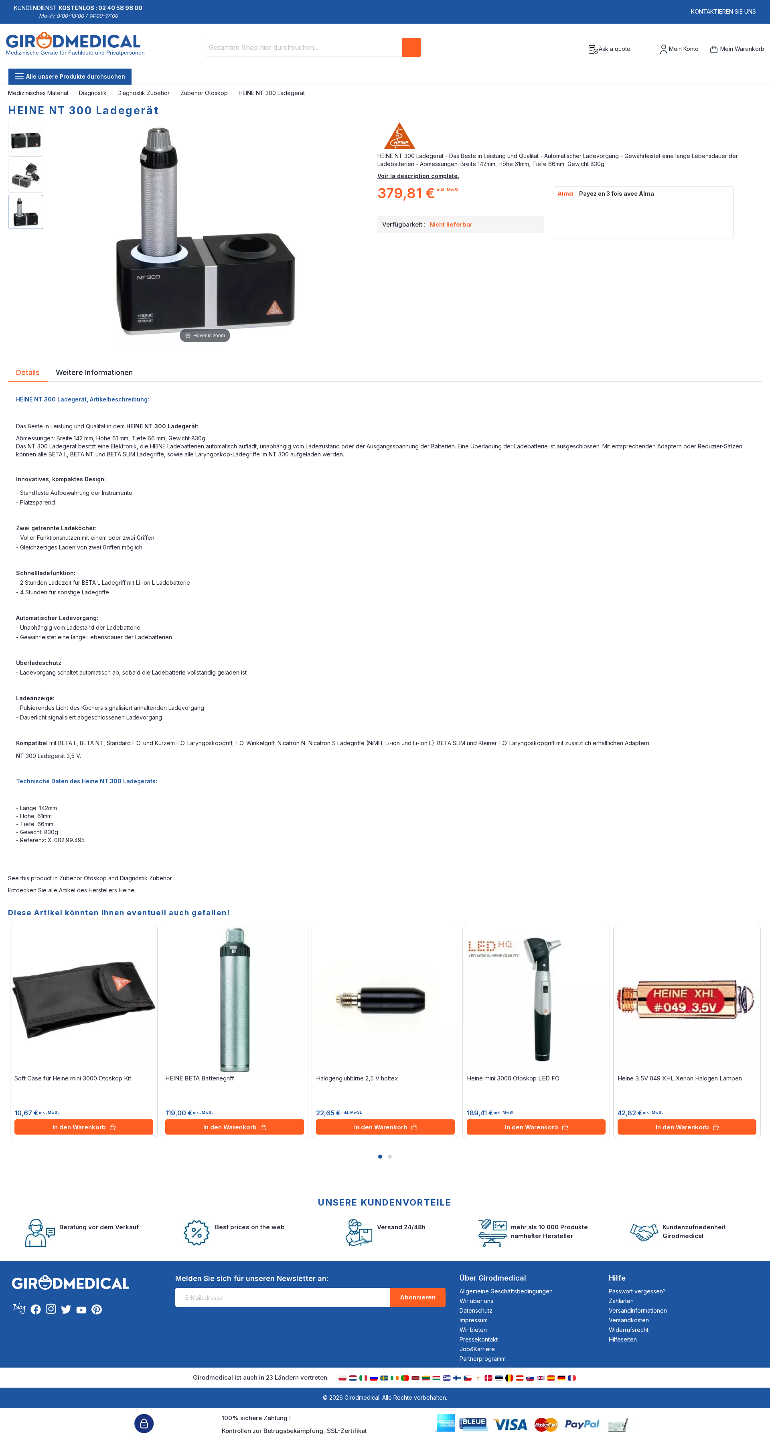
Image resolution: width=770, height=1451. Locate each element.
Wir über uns (476, 1300)
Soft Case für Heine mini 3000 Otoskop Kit (72, 1078)
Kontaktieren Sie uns (723, 11)
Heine (126, 890)
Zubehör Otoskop (204, 92)
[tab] (28, 373)
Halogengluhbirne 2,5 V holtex (357, 1078)
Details (28, 371)
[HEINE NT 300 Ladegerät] (25, 140)
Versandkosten (629, 1320)
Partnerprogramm (483, 1358)
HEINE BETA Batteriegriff (199, 1078)
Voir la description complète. (418, 175)
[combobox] (313, 47)
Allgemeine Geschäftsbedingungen (506, 1291)
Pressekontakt (479, 1339)
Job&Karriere (477, 1349)
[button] (380, 1156)
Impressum (474, 1320)
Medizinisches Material (39, 92)
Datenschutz (476, 1310)
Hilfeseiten (623, 1339)
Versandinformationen (638, 1310)
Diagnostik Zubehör (144, 92)
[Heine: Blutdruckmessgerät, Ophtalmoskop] (569, 136)
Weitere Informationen (94, 371)
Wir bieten (473, 1329)
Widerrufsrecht (628, 1329)
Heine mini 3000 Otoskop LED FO (513, 1078)
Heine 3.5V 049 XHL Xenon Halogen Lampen (680, 1078)
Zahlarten (621, 1300)
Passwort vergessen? (637, 1291)
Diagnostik (93, 92)
